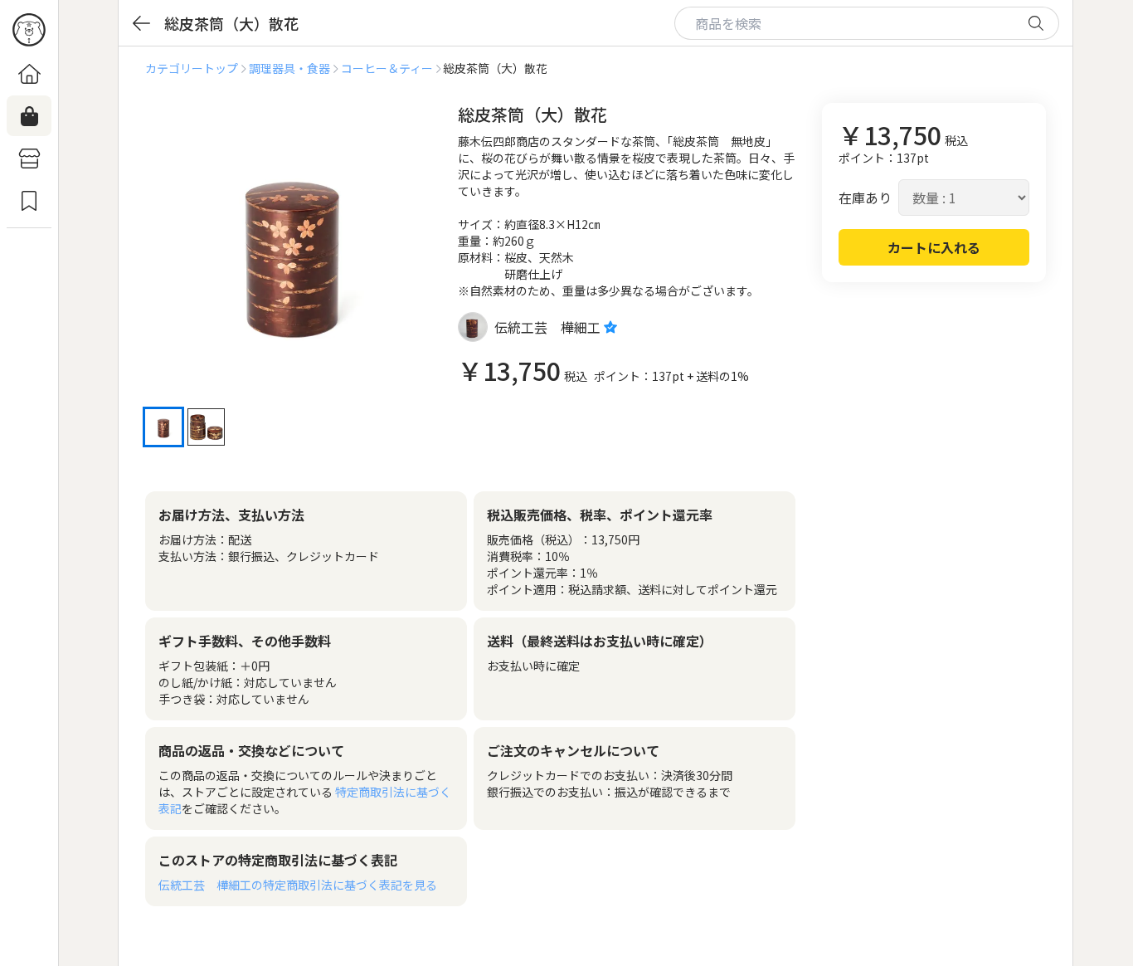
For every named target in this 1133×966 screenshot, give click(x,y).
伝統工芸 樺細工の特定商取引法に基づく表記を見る (297, 884)
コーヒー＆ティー (387, 68)
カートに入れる (933, 247)
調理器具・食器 (289, 68)
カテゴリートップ (191, 68)
